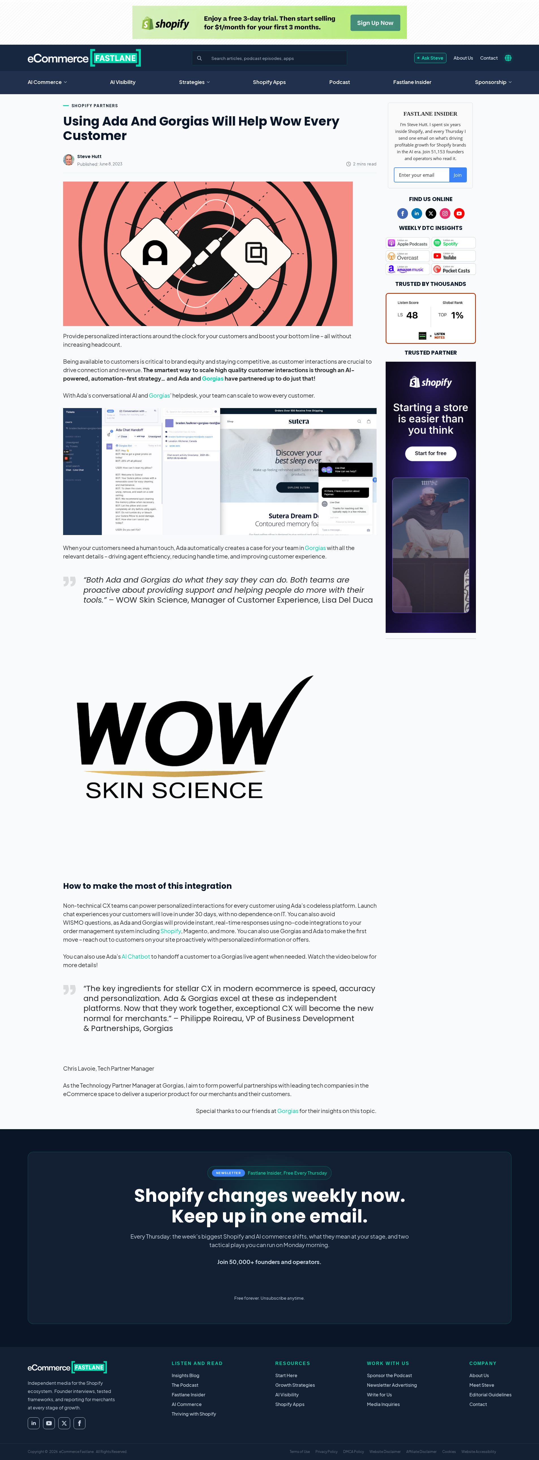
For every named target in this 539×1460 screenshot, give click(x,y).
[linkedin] (416, 213)
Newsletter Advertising (392, 1385)
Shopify (170, 930)
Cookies (449, 1452)
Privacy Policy (326, 1452)
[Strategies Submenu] (210, 82)
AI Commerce (45, 82)
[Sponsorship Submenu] (511, 82)
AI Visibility (123, 82)
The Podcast (185, 1385)
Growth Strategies (295, 1385)
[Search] (199, 58)
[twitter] (431, 213)
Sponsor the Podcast (389, 1375)
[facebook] (402, 213)
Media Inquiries (383, 1404)
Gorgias (213, 378)
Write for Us (379, 1395)
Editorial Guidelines (490, 1395)
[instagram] (445, 213)
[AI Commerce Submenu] (67, 82)
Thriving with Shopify (194, 1414)
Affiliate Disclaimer (421, 1452)
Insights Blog (185, 1375)
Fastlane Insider (412, 82)
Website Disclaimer (385, 1452)
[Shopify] (269, 22)
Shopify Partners (95, 105)
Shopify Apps (269, 82)
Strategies (192, 82)
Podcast (339, 82)
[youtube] (459, 213)
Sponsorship (490, 82)
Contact (489, 58)
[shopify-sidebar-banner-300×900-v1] (431, 496)
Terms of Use (300, 1452)
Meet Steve (481, 1385)
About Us (463, 58)
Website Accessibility (478, 1452)
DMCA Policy (353, 1452)
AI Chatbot (136, 956)
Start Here (286, 1375)
